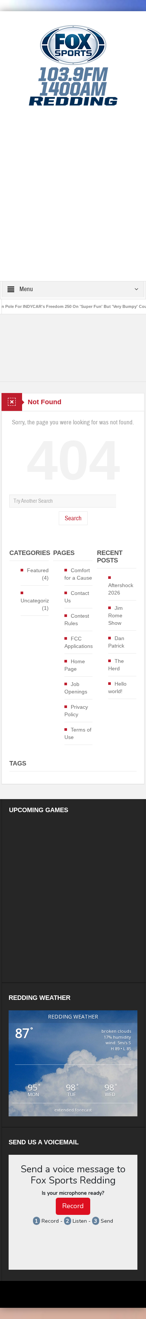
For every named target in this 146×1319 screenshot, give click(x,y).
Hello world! (117, 687)
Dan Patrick (116, 642)
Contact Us (76, 597)
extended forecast (73, 1110)
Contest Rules (76, 619)
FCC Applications (78, 642)
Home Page (74, 665)
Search (73, 518)
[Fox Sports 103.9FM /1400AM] (73, 65)
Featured (38, 570)
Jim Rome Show (115, 615)
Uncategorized (38, 601)
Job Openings (75, 688)
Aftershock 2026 (120, 589)
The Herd (116, 664)
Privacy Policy (76, 710)
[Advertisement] (73, 194)
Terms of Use (77, 733)
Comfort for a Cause (78, 574)
